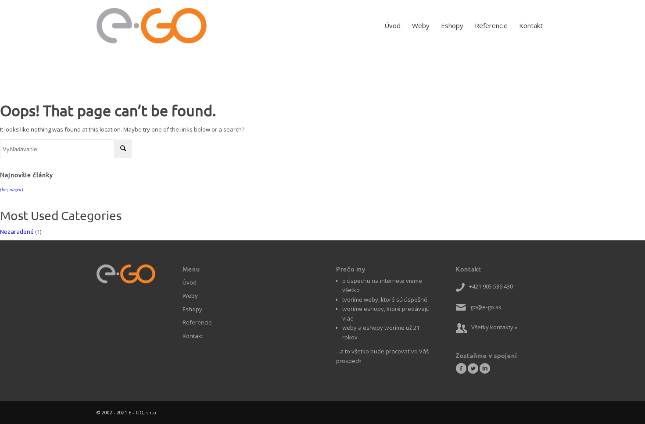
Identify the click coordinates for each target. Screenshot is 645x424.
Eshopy (192, 309)
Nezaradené (17, 231)
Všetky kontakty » (494, 327)
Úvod (190, 282)
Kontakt (193, 336)
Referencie (197, 322)
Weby (190, 295)
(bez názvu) (11, 189)
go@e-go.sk (486, 307)
